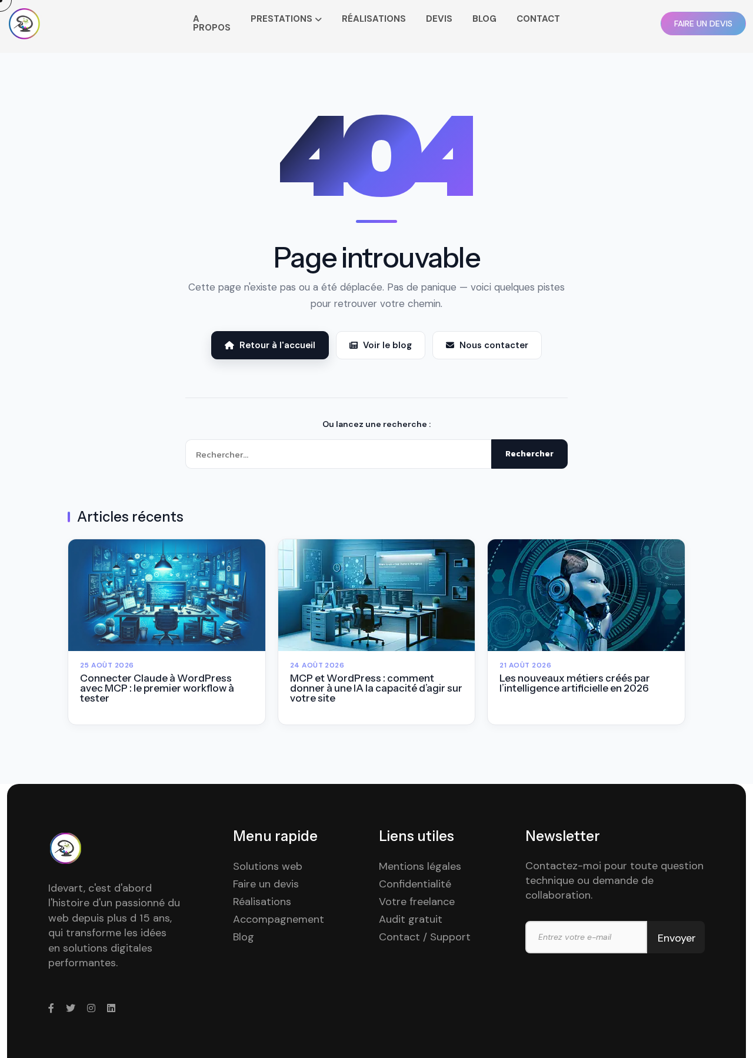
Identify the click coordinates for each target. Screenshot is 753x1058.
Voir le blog (387, 345)
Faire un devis (266, 884)
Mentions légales (420, 866)
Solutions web (267, 866)
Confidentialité (415, 884)
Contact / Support (425, 937)
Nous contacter (493, 345)
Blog (243, 937)
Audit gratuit (410, 919)
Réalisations (262, 902)
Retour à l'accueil (277, 345)
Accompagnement (278, 919)
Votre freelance (417, 902)
